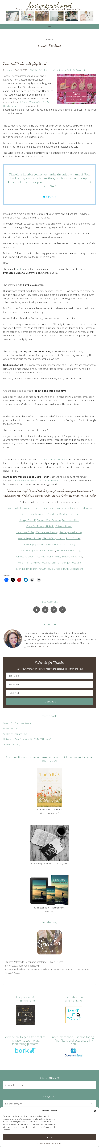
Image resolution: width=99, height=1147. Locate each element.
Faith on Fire (52, 562)
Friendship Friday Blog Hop (31, 562)
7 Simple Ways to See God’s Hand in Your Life (38, 480)
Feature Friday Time (72, 556)
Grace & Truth (61, 568)
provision (54, 70)
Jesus (46, 70)
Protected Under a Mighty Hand (24, 64)
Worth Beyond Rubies (29, 538)
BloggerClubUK (27, 520)
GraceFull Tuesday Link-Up (40, 526)
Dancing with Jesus (43, 568)
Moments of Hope (45, 550)
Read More (42, 646)
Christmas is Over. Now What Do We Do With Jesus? (27, 739)
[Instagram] (45, 609)
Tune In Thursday (66, 544)
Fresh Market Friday (50, 556)
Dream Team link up (31, 514)
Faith (41, 70)
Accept (50, 1137)
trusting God (65, 70)
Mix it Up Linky (14, 508)
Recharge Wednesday (71, 532)
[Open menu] (49, 27)
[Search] (91, 1085)
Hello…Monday (83, 508)
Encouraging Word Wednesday (39, 544)
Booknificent (76, 568)
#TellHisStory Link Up (53, 538)
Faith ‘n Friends (24, 568)
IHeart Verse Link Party (68, 550)
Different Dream (63, 526)
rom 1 (18, 269)
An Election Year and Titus (15, 734)
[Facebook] (36, 609)
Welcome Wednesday (47, 532)
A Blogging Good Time (27, 556)
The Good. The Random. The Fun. (60, 514)
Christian (34, 70)
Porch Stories (73, 538)
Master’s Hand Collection (54, 459)
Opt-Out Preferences (45, 1143)
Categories (49, 1096)
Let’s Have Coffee (25, 532)
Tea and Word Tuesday (49, 520)
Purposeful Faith (70, 520)
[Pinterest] (54, 609)
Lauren (9, 70)
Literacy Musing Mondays (61, 508)
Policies (58, 1143)
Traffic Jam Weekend (71, 562)
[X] (62, 609)
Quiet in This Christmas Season (17, 723)
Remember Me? (10, 728)
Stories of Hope (26, 550)
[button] (95, 1110)
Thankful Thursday (11, 744)
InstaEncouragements (35, 508)
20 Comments (79, 70)
